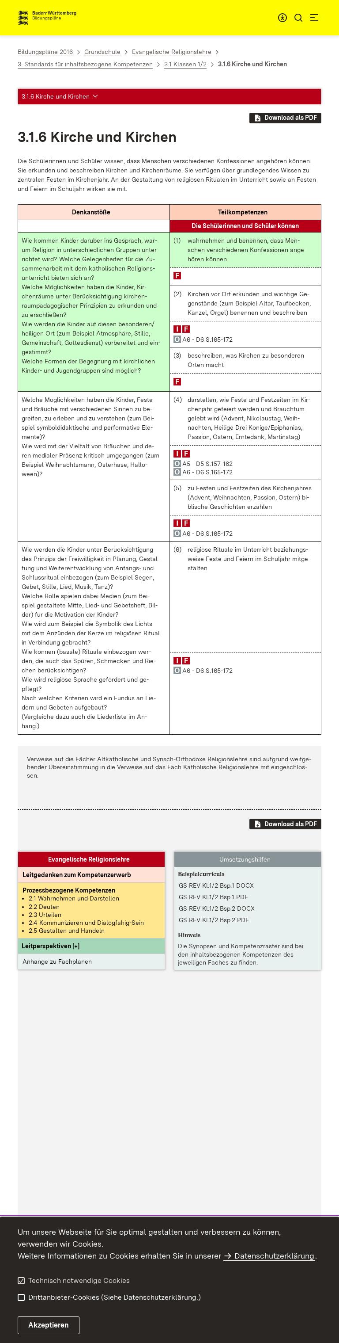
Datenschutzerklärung (274, 1255)
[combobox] (282, 18)
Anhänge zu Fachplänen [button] (57, 961)
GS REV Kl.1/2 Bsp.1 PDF (213, 896)
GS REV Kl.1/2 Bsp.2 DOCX (217, 908)
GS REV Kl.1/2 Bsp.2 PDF (214, 919)
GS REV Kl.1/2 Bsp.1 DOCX (216, 885)
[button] (50, 946)
